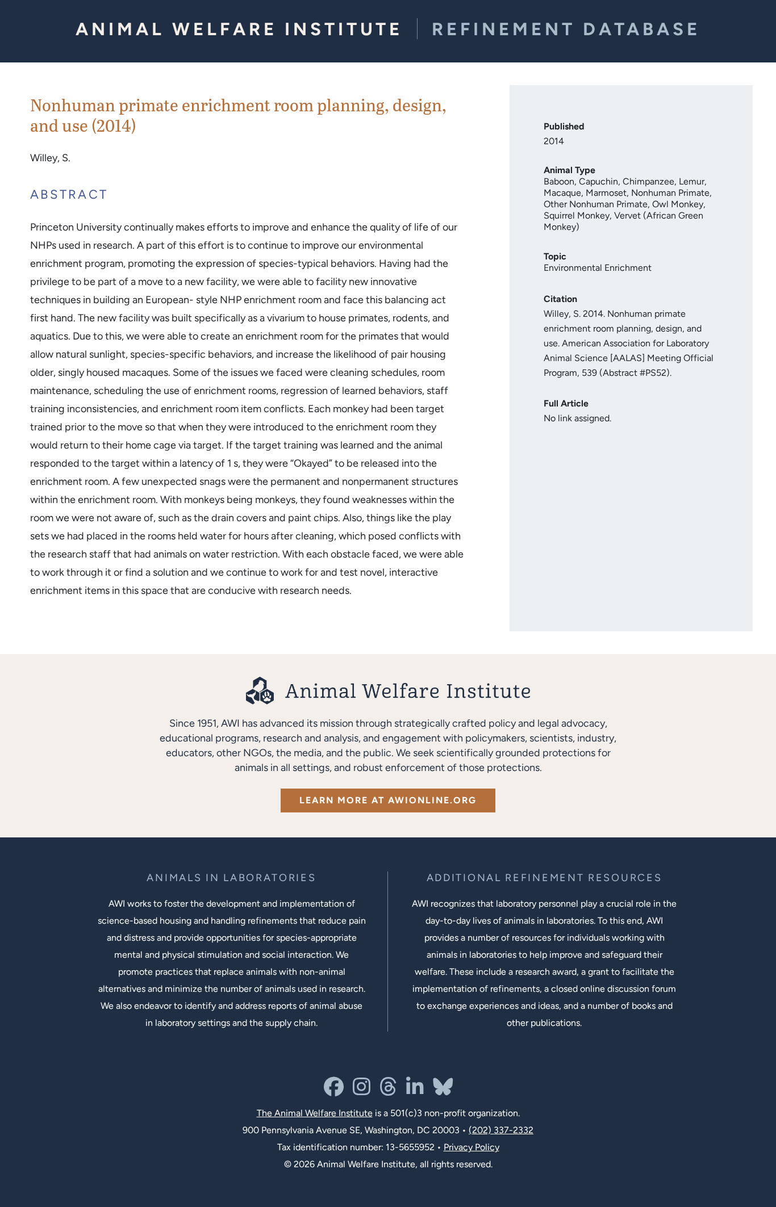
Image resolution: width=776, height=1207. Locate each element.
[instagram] (361, 1091)
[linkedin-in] (415, 1091)
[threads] (388, 1091)
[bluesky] (443, 1091)
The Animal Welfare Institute (315, 1113)
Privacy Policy (471, 1147)
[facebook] (334, 1091)
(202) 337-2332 (501, 1130)
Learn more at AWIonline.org (388, 800)
